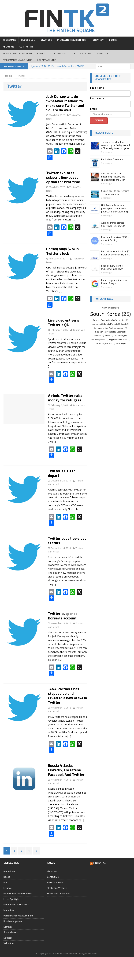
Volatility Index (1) (122, 339)
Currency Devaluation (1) (103, 320)
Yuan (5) (111, 331)
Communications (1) (110, 308)
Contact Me (26, 46)
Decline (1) (121, 332)
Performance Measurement (17, 60)
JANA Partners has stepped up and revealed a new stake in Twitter (67, 696)
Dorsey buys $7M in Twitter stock (62, 251)
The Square (9, 39)
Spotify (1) (125, 324)
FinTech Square (55, 882)
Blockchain (28, 39)
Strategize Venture (57, 887)
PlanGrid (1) (120, 343)
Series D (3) (101, 343)
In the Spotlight (11, 899)
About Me (8, 46)
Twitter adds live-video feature (67, 540)
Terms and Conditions (58, 893)
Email (93, 108)
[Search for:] (113, 66)
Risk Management (46, 60)
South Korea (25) (110, 313)
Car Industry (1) (120, 335)
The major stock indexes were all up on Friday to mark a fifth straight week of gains (115, 145)
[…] (83, 143)
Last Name (97, 98)
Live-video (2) (97, 324)
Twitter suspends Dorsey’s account (62, 616)
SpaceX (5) (101, 331)
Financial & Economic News (17, 53)
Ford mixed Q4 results (112, 159)
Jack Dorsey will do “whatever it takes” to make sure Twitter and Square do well (65, 103)
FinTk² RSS (99, 863)
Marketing (102, 53)
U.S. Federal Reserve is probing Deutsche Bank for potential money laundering (114, 208)
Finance (41, 53)
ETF (73, 53)
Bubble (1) (109, 335)
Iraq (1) (111, 339)
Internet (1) (99, 335)
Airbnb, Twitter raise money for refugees (65, 398)
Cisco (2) (111, 343)
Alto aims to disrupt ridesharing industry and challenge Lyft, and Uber (113, 176)
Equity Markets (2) (112, 324)
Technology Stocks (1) (99, 339)
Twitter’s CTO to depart (62, 473)
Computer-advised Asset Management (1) (110, 328)
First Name (97, 87)
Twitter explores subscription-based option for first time (63, 177)
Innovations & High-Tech (72, 39)
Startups (46, 39)
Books (113, 39)
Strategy (98, 39)
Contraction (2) (121, 320)
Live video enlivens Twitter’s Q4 (63, 322)
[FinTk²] (67, 18)
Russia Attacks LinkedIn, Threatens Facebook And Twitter (66, 770)
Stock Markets (58, 53)
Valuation (85, 53)
